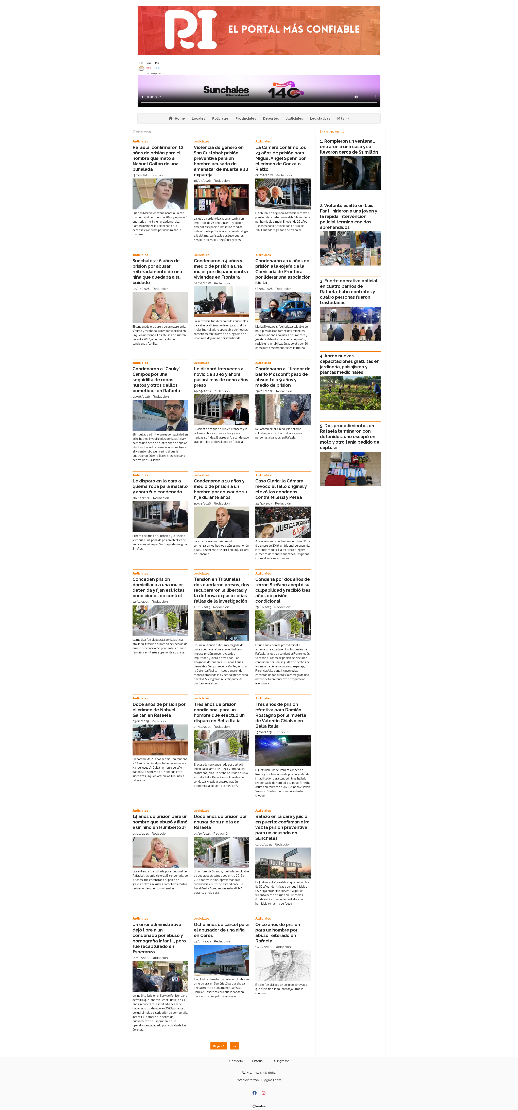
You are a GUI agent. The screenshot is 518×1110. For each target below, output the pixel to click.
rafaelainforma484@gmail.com (259, 1080)
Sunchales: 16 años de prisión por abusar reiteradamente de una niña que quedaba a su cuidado (157, 271)
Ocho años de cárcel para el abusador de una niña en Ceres (221, 930)
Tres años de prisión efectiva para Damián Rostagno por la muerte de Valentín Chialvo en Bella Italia (280, 715)
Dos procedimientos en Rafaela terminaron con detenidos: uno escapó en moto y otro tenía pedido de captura (349, 436)
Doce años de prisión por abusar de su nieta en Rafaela (220, 822)
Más (340, 118)
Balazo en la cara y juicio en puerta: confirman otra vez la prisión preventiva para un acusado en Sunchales (282, 827)
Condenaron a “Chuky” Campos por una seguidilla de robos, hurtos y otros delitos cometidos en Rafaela (156, 379)
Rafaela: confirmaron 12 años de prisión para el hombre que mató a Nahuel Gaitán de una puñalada (158, 158)
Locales (198, 118)
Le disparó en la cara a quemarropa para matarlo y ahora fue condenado (160, 486)
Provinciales (246, 118)
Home (180, 118)
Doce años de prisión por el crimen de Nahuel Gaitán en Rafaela (159, 710)
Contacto (236, 1061)
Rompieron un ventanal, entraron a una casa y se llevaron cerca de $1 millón (349, 147)
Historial (257, 1061)
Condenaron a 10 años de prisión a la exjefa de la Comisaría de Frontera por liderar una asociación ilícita (283, 271)
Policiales (220, 118)
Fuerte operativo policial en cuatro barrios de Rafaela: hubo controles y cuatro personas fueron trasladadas (348, 291)
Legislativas (320, 118)
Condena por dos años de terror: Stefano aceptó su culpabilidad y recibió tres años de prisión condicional (282, 590)
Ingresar (282, 1061)
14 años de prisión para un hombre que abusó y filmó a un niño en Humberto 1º (160, 822)
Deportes (271, 118)
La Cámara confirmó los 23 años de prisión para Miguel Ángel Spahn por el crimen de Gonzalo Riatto (280, 158)
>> (234, 1046)
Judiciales (294, 118)
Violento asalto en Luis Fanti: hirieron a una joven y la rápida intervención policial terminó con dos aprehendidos (348, 216)
